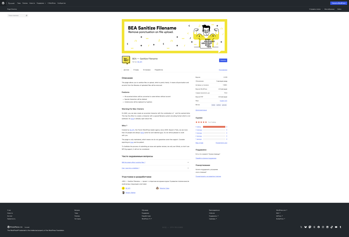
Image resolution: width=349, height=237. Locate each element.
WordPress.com (281, 210)
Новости (10, 213)
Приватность (11, 219)
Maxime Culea (164, 188)
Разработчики (146, 216)
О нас (9, 210)
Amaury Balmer (131, 193)
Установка (146, 70)
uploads (224, 105)
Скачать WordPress (338, 3)
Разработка (159, 70)
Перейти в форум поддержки (206, 158)
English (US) (223, 100)
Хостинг (9, 216)
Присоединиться (214, 210)
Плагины (77, 216)
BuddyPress (280, 219)
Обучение (145, 210)
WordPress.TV (147, 219)
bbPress (279, 216)
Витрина (77, 210)
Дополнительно (201, 110)
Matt (278, 213)
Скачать (223, 60)
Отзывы (136, 70)
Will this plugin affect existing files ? (133, 162)
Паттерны (78, 219)
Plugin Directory (12, 9)
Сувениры (213, 219)
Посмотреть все (221, 143)
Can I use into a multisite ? (130, 168)
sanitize (218, 105)
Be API (132, 130)
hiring (142, 133)
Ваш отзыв (199, 143)
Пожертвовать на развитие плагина (208, 176)
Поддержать (214, 216)
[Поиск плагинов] (26, 15)
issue (132, 119)
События (212, 213)
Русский (27, 227)
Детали (126, 70)
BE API (139, 62)
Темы (76, 213)
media (213, 105)
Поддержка (223, 70)
